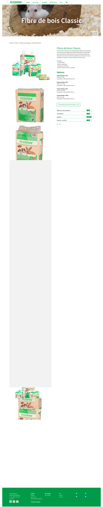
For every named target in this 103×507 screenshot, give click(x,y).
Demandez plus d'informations (68, 104)
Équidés (32, 495)
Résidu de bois (53, 2)
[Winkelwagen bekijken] (66, 2)
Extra (61, 2)
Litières (28, 2)
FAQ (60, 493)
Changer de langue (35, 502)
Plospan (11, 43)
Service (61, 495)
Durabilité (44, 2)
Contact (61, 497)
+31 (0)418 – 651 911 (15, 497)
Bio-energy (35, 2)
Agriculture (33, 497)
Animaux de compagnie (24, 43)
